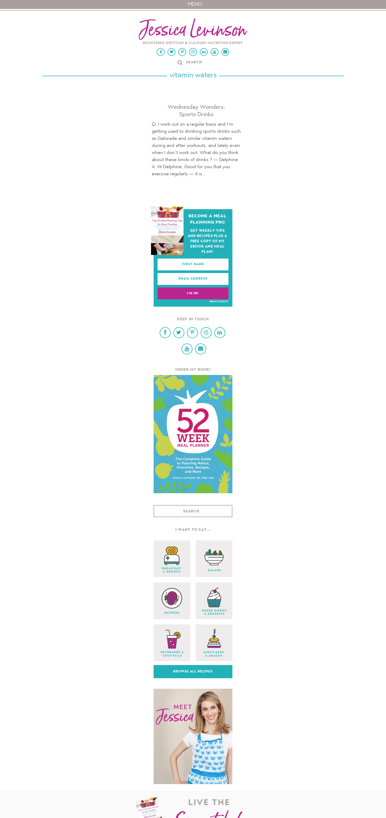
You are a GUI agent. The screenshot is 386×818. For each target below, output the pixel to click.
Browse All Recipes (193, 671)
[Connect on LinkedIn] (204, 52)
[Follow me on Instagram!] (193, 52)
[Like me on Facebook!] (161, 52)
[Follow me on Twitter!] (171, 52)
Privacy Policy (219, 302)
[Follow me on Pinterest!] (182, 52)
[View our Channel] (214, 52)
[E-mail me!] (225, 52)
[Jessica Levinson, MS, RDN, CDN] (193, 31)
